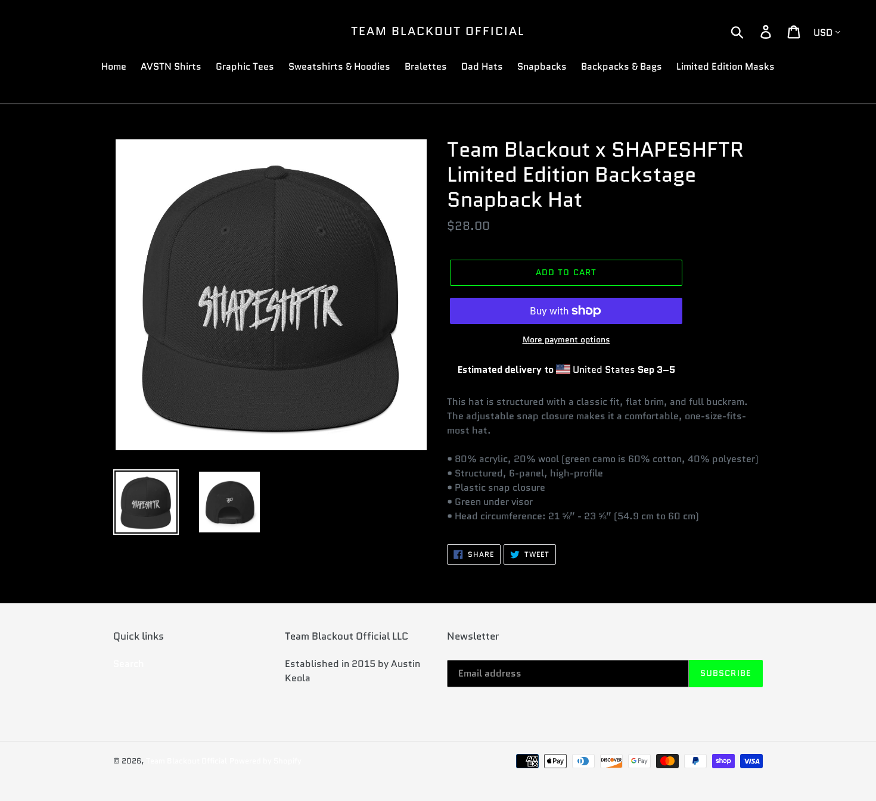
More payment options (566, 339)
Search (128, 664)
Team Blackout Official (438, 31)
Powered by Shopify (265, 760)
